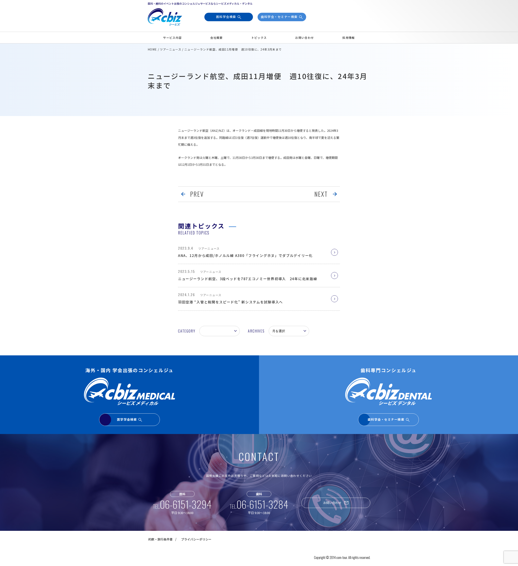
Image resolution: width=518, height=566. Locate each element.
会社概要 (216, 38)
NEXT (321, 194)
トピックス (259, 38)
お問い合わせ (304, 38)
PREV (197, 194)
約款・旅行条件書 (160, 539)
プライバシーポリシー (196, 539)
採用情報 (348, 38)
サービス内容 (172, 38)
